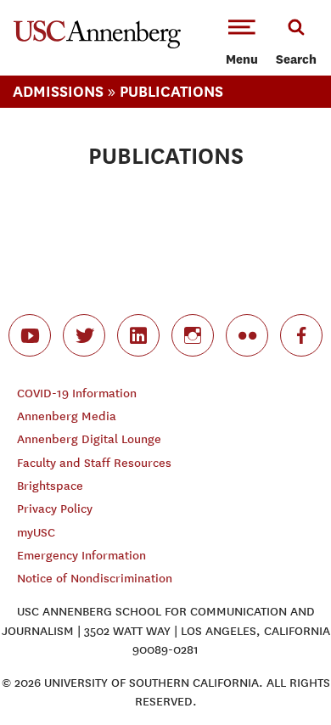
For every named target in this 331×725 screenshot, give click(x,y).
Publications (171, 91)
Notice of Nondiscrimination (94, 578)
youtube (29, 335)
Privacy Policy (55, 509)
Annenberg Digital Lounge (89, 439)
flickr (247, 335)
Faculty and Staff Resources (94, 463)
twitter (84, 335)
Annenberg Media (66, 416)
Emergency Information (81, 555)
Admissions (58, 91)
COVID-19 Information (77, 393)
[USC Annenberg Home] (97, 45)
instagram (192, 335)
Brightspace (50, 486)
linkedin (138, 335)
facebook (301, 335)
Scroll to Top (280, 674)
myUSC (36, 532)
